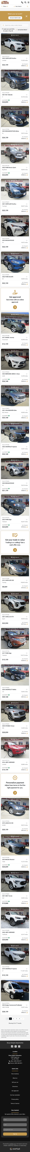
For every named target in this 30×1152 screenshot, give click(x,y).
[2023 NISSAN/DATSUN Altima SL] (15, 116)
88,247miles (24, 206)
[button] (22, 2)
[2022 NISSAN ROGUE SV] (15, 225)
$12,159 (5, 344)
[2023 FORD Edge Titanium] (15, 505)
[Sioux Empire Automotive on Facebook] (11, 1046)
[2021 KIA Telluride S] (15, 80)
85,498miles (24, 339)
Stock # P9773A (5, 165)
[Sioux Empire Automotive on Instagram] (18, 1046)
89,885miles (24, 764)
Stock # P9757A (5, 517)
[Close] (26, 16)
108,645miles (24, 582)
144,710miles (24, 655)
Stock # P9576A (5, 238)
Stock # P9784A (5, 578)
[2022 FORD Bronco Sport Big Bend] (15, 153)
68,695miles (24, 169)
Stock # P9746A (5, 857)
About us (15, 1078)
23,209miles (24, 728)
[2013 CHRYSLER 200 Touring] (15, 565)
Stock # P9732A (5, 966)
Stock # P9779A (5, 651)
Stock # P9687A (5, 408)
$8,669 (4, 587)
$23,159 (5, 210)
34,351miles (24, 449)
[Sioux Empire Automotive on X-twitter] (15, 1046)
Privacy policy (15, 1099)
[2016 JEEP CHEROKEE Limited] (15, 747)
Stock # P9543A (5, 687)
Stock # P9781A (5, 1003)
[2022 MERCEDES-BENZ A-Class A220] (15, 359)
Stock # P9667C (5, 202)
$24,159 (5, 138)
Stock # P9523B (5, 930)
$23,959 (5, 623)
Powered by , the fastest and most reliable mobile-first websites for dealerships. (15, 1144)
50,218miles (24, 485)
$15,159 (5, 975)
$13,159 (5, 660)
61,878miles (24, 376)
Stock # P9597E (5, 274)
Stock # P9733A (5, 614)
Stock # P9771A (5, 760)
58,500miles (24, 279)
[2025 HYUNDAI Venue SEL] (15, 711)
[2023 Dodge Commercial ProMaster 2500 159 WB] (15, 990)
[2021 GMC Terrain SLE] (15, 881)
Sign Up (15, 1134)
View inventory (15, 1074)
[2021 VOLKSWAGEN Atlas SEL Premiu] (15, 395)
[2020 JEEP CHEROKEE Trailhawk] (15, 917)
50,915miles (24, 133)
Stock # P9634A (5, 481)
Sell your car (15, 1082)
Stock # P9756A (5, 129)
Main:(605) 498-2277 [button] (16, 1061)
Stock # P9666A (5, 372)
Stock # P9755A (5, 444)
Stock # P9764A (5, 821)
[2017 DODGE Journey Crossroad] (15, 323)
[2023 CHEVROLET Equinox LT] (15, 432)
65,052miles (24, 898)
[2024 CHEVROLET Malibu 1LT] (15, 675)
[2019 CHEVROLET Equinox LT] (15, 954)
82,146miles (24, 97)
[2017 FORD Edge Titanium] (15, 638)
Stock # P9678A (5, 92)
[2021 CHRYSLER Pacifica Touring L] (15, 189)
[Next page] (22, 1019)
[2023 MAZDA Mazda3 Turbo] (15, 844)
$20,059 (5, 732)
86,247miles (24, 521)
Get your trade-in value (15, 17)
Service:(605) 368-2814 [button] (16, 1063)
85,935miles (24, 619)
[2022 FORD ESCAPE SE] (15, 262)
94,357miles (24, 1007)
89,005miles (24, 412)
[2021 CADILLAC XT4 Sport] (15, 602)
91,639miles (24, 60)
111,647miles (24, 971)
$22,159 (5, 65)
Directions (15, 1086)
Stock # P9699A (5, 724)
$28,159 (5, 1012)
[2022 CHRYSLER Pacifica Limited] (15, 43)
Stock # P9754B (5, 335)
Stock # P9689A (5, 894)
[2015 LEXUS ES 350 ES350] (15, 808)
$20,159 (5, 830)
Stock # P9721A (5, 56)
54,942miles (24, 691)
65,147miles (24, 934)
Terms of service (15, 1103)
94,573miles (24, 242)
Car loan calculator (15, 1095)
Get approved (15, 1090)
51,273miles (24, 861)
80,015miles (24, 825)
